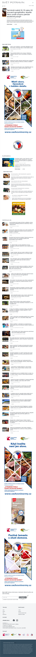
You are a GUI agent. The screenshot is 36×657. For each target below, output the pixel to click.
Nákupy (4, 309)
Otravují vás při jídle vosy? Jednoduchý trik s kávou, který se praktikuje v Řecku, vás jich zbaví (22, 361)
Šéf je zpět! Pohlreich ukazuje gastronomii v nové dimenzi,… (20, 188)
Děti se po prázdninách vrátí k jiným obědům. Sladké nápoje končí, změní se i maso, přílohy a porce (21, 428)
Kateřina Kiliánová (13, 49)
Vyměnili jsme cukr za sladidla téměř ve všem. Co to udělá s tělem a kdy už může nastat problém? (21, 374)
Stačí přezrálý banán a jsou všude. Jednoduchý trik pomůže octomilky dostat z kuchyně (22, 295)
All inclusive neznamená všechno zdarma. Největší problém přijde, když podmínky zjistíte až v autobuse (21, 413)
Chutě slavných (6, 188)
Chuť (3, 609)
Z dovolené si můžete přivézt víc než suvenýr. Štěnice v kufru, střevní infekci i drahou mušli (21, 367)
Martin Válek (12, 341)
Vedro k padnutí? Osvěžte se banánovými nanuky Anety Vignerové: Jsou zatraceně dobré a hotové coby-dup (21, 346)
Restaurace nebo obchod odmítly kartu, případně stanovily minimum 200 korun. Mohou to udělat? (22, 61)
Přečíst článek (9, 24)
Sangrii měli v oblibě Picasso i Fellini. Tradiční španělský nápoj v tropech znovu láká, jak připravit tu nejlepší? (21, 421)
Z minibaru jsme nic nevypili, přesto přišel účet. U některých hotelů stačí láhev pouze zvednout (22, 394)
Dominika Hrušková (18, 163)
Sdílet (16, 24)
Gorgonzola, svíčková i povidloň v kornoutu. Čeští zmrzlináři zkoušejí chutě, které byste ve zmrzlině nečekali (21, 288)
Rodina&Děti (4, 53)
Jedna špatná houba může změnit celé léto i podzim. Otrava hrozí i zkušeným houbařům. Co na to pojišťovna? (21, 302)
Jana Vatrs (12, 56)
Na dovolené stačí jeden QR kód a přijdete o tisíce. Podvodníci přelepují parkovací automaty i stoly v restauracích (21, 223)
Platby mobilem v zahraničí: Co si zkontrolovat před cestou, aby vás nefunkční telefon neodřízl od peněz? (22, 325)
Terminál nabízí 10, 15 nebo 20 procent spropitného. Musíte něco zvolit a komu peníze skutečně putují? (20, 13)
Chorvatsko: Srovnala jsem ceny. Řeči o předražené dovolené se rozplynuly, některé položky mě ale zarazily (21, 281)
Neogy (15, 642)
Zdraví (4, 611)
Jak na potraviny (5, 406)
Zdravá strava (5, 245)
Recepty (5, 174)
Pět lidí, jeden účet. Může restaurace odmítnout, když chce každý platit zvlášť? (23, 332)
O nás (30, 5)
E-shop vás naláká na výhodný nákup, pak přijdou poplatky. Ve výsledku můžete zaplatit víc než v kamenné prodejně (21, 310)
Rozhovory (4, 614)
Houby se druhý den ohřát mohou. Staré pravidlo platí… (19, 181)
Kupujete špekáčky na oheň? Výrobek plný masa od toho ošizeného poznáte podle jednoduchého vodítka (21, 354)
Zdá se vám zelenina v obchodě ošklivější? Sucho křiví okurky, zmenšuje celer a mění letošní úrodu (21, 47)
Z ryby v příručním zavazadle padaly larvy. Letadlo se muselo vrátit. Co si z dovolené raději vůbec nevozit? (22, 317)
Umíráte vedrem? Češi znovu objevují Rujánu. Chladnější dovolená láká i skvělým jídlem (21, 400)
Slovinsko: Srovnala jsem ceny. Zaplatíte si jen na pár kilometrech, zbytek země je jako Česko (22, 67)
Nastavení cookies (21, 614)
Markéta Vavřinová (14, 362)
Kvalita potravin (5, 252)
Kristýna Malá (9, 18)
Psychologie (4, 237)
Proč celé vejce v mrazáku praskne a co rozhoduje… (20, 195)
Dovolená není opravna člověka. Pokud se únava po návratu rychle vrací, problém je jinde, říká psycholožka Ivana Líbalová (21, 238)
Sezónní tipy (5, 181)
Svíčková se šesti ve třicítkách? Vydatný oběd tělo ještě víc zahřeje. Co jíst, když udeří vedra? (22, 380)
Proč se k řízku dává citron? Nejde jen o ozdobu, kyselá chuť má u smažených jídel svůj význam (21, 407)
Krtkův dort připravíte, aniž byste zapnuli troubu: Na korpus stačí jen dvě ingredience (22, 274)
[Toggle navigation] (33, 2)
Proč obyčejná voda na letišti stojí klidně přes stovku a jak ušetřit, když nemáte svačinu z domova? (20, 260)
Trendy (4, 230)
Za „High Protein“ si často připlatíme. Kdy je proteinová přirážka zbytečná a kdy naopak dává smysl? (21, 246)
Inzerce (33, 5)
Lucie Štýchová (12, 226)
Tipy (3, 67)
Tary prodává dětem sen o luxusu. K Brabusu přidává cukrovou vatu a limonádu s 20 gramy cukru (21, 54)
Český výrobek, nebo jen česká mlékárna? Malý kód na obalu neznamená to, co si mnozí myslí (21, 253)
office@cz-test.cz (6, 620)
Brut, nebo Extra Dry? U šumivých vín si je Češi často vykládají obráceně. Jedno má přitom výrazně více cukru (21, 339)
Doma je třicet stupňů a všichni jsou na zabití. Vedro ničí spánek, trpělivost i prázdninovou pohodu (20, 387)
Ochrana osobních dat (22, 612)
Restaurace (4, 331)
